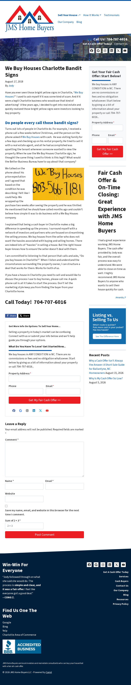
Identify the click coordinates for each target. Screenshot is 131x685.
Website (10, 494)
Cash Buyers (121, 581)
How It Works (91, 15)
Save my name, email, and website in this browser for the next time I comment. (42, 512)
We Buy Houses (31, 137)
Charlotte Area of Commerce (19, 635)
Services (123, 576)
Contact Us (120, 44)
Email (50, 386)
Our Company (66, 22)
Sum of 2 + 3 (13, 520)
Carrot (49, 672)
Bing (5, 626)
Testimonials (111, 15)
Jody (11, 86)
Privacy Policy (120, 604)
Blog (79, 22)
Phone (12, 386)
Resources (122, 599)
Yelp (5, 631)
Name (9, 481)
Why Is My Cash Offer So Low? (106, 378)
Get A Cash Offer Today (115, 572)
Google (7, 622)
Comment (12, 440)
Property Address (20, 373)
